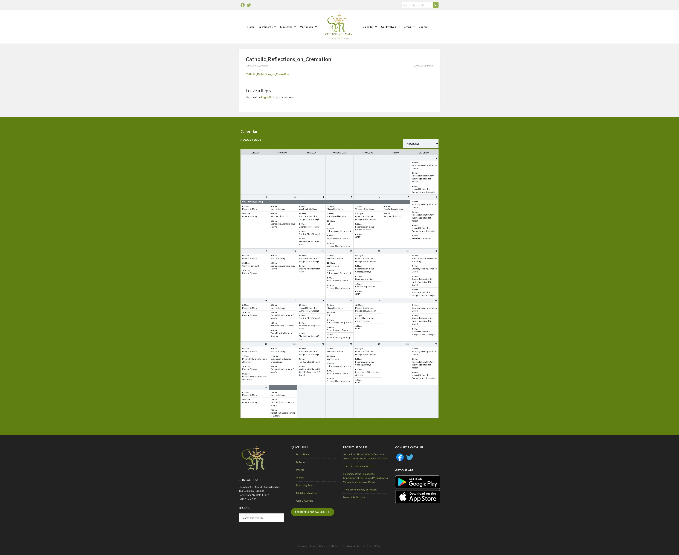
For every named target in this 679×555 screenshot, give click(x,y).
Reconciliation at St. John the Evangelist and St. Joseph (423, 179)
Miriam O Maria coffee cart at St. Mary (254, 360)
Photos (300, 469)
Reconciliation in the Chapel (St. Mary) (364, 270)
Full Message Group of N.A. (339, 231)
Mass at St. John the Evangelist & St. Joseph (309, 217)
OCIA (357, 237)
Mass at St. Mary (249, 209)
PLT (328, 224)
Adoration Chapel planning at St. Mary (283, 414)
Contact (424, 26)
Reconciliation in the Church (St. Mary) (364, 228)
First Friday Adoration (394, 209)
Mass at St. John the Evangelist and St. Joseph (423, 190)
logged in (266, 97)
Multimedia (307, 26)
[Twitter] (249, 5)
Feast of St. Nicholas (354, 497)
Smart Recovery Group (337, 238)
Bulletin (300, 462)
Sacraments (266, 26)
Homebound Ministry (365, 279)
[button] (267, 27)
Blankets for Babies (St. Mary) (309, 243)
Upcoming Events (306, 485)
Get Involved (388, 26)
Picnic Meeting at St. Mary (282, 325)
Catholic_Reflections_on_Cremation (267, 74)
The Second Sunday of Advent (360, 489)
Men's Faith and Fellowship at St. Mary (424, 260)
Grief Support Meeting (309, 227)
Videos (300, 477)
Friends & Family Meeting (338, 246)
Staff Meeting (333, 266)
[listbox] (421, 143)
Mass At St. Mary (249, 216)
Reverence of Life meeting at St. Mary (367, 373)
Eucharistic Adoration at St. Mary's (283, 225)
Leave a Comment (423, 65)
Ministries (286, 26)
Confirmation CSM (250, 266)
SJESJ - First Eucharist (422, 238)
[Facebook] (242, 5)
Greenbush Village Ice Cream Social (281, 360)
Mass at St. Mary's (335, 209)
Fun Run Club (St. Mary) (309, 234)
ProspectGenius (319, 545)
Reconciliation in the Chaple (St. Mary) (364, 363)
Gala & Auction (304, 500)
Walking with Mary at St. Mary (309, 270)
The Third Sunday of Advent (359, 465)
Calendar (368, 26)
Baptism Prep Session (365, 286)
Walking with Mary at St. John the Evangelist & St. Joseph (310, 372)
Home (250, 26)
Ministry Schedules (306, 493)
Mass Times (302, 454)
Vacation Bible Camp (280, 216)
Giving (407, 26)
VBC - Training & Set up (252, 202)
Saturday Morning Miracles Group (424, 166)
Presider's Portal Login (311, 512)
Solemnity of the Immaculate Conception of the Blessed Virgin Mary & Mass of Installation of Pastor (365, 477)
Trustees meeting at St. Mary (309, 327)
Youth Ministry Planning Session (281, 334)
